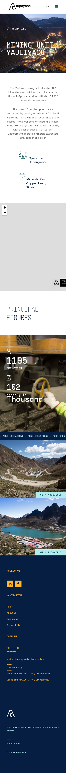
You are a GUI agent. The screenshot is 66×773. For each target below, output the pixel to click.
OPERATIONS (19, 28)
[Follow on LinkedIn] (10, 584)
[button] (4, 207)
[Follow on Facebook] (18, 584)
